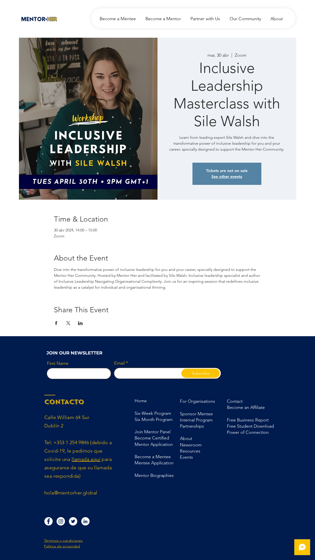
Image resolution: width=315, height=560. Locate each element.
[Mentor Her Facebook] (48, 521)
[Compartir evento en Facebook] (56, 323)
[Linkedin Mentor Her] (85, 521)
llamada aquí (86, 459)
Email (119, 363)
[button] (192, 426)
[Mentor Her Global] (73, 521)
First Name (57, 363)
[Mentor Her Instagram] (61, 521)
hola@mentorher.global (70, 493)
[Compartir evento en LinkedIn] (80, 323)
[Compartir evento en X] (68, 323)
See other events (226, 176)
